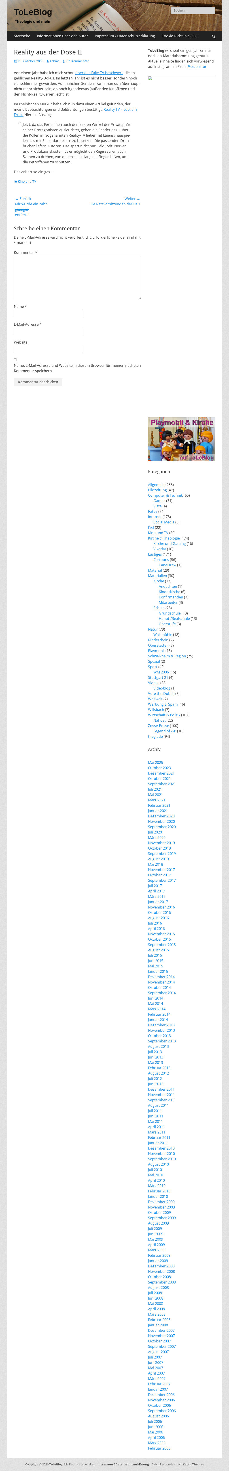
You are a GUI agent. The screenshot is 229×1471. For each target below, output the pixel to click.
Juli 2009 (155, 1228)
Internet (155, 516)
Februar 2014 (159, 1014)
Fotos (152, 511)
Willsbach (156, 709)
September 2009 (162, 1217)
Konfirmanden (171, 597)
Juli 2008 (155, 1292)
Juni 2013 (155, 1057)
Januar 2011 (158, 1142)
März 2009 (156, 1250)
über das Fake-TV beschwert (99, 72)
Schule (159, 607)
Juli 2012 (155, 1078)
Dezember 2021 (161, 773)
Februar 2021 (159, 805)
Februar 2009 (159, 1255)
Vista (157, 506)
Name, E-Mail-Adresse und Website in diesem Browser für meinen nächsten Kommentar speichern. (77, 368)
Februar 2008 (159, 1319)
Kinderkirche (169, 591)
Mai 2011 (155, 1121)
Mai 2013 (155, 1062)
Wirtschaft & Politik (164, 715)
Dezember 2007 (161, 1330)
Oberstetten (158, 645)
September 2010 (162, 1158)
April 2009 (156, 1244)
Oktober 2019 (159, 848)
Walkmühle (162, 634)
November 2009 (161, 1207)
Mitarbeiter (168, 602)
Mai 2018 (155, 864)
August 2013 (158, 1046)
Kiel (151, 527)
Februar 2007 (159, 1383)
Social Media (163, 522)
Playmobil (156, 650)
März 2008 (156, 1314)
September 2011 (162, 1100)
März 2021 (156, 800)
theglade (155, 736)
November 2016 (161, 907)
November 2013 (161, 1030)
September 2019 (162, 853)
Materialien (157, 575)
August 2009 (158, 1223)
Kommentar (25, 252)
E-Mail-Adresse (28, 324)
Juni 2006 (155, 1426)
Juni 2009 (155, 1233)
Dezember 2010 (161, 1148)
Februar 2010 (159, 1191)
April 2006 (156, 1437)
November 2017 (161, 869)
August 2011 (158, 1105)
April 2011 (156, 1126)
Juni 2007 (155, 1362)
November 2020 (161, 821)
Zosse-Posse (158, 725)
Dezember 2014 (161, 976)
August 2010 (158, 1164)
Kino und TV (27, 181)
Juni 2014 (155, 998)
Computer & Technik (165, 495)
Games (159, 500)
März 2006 (156, 1442)
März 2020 (156, 837)
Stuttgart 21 (158, 677)
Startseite (22, 35)
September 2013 (162, 1041)
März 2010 (156, 1185)
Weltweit (155, 698)
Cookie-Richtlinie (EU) (179, 35)
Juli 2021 (155, 789)
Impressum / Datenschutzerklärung (125, 35)
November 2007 (161, 1335)
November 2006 (161, 1400)
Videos (153, 682)
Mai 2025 (155, 762)
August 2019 (158, 858)
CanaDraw (167, 565)
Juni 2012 (155, 1083)
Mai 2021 (155, 794)
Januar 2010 (158, 1196)
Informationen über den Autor (62, 35)
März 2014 (156, 1008)
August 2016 (158, 917)
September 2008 (162, 1282)
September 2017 (162, 880)
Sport (152, 666)
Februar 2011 (159, 1137)
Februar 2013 (159, 1067)
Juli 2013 (155, 1051)
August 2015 (158, 950)
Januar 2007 (158, 1389)
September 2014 (162, 992)
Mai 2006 (155, 1432)
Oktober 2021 (159, 778)
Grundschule (170, 613)
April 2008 (156, 1308)
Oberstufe (167, 623)
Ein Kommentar (77, 61)
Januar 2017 (158, 901)
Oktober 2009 (159, 1212)
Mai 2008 (155, 1303)
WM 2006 (161, 672)
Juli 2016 (155, 923)
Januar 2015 (158, 971)
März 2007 (156, 1378)
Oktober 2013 (159, 1035)
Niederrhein (158, 640)
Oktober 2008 (159, 1276)
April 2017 (156, 891)
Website (21, 342)
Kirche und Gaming (169, 543)
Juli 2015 (155, 955)
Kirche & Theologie (164, 538)
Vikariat (159, 548)
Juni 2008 (155, 1298)
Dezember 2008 (161, 1266)
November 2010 (161, 1153)
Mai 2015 (155, 966)
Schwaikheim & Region (167, 656)
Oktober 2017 (159, 875)
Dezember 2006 (161, 1394)
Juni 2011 (155, 1116)
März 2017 (156, 896)
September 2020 (162, 826)
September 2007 (162, 1346)
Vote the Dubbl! (161, 693)
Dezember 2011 (161, 1089)
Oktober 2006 (159, 1405)
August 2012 (158, 1073)
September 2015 (162, 944)
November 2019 (161, 842)
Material (155, 570)
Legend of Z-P (164, 731)
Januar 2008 (158, 1325)
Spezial (154, 661)
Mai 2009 (155, 1239)
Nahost (159, 720)
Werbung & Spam (163, 704)
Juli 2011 (155, 1110)
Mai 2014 (155, 1003)
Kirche (158, 581)
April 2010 (156, 1180)
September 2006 (162, 1410)
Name (20, 306)
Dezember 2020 (161, 816)
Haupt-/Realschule (174, 618)
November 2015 (161, 933)
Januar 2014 (158, 1019)
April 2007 (156, 1373)
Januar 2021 (158, 810)
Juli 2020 (155, 832)
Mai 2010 (155, 1175)
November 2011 (161, 1094)
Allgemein (156, 484)
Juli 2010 (155, 1169)
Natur (153, 629)
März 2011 (156, 1132)
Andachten (168, 586)
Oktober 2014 (159, 987)
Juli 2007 (155, 1357)
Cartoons (161, 559)
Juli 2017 (155, 885)
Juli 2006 (155, 1421)
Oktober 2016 (159, 912)
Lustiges (155, 554)
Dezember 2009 (161, 1201)
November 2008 (161, 1271)
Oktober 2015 (159, 939)
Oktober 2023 (159, 767)
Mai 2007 (155, 1367)
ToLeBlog (33, 12)
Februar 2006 (159, 1448)
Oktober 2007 (159, 1341)
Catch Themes (193, 1464)
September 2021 (162, 783)
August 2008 (158, 1287)
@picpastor (197, 66)
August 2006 (158, 1416)
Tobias (54, 61)
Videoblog (161, 688)
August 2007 (158, 1351)
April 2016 (156, 928)
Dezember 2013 (161, 1025)
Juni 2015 (155, 960)
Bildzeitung (157, 490)
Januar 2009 (158, 1260)
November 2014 (161, 982)
